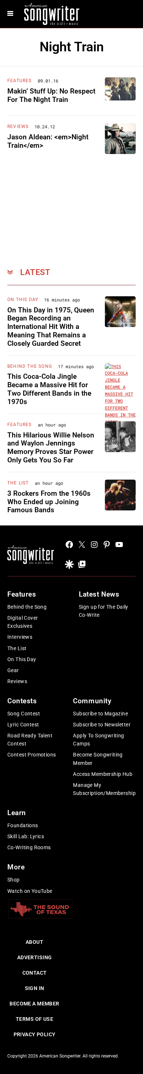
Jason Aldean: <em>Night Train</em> (47, 141)
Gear (13, 670)
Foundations (22, 825)
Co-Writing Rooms (29, 847)
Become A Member (34, 1004)
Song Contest (23, 713)
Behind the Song (27, 607)
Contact (34, 973)
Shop (13, 880)
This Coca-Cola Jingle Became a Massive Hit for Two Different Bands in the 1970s (49, 389)
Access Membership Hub (102, 774)
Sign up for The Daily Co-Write (103, 611)
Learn (16, 813)
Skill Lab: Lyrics (25, 836)
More (16, 867)
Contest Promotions (31, 755)
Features (19, 80)
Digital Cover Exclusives (22, 622)
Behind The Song (29, 366)
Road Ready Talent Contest (29, 740)
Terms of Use (34, 1019)
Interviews (19, 637)
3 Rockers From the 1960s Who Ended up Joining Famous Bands (49, 501)
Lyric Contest (23, 724)
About (34, 942)
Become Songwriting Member (98, 759)
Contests (22, 701)
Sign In (34, 988)
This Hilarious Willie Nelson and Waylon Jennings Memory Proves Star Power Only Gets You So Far (50, 447)
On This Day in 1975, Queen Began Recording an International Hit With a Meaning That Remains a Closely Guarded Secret (50, 327)
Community (92, 701)
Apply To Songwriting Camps (98, 740)
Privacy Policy (35, 1034)
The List (18, 482)
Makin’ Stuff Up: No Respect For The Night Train (51, 95)
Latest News (99, 594)
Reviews (18, 126)
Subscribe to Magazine (100, 713)
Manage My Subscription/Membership (104, 789)
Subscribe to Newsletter (102, 724)
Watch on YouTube (29, 891)
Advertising (34, 957)
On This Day (22, 299)
